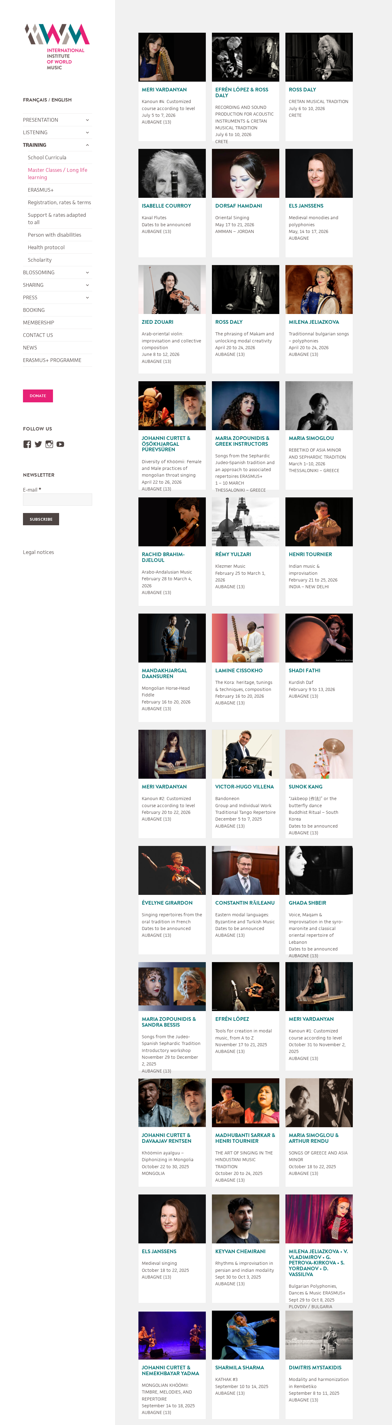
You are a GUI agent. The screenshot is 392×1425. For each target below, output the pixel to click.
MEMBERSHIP (38, 322)
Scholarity (40, 260)
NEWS (30, 347)
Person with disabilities (54, 234)
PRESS (30, 297)
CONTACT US (38, 335)
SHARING (33, 285)
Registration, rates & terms (59, 202)
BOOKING (34, 310)
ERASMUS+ (41, 189)
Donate (38, 396)
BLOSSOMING (39, 272)
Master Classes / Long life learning (57, 174)
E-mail (32, 489)
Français (35, 100)
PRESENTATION (40, 119)
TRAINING (34, 145)
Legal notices (38, 552)
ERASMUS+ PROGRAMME (52, 360)
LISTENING (35, 132)
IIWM (57, 48)
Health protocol (46, 247)
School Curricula (47, 157)
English (61, 100)
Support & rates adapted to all (57, 219)
